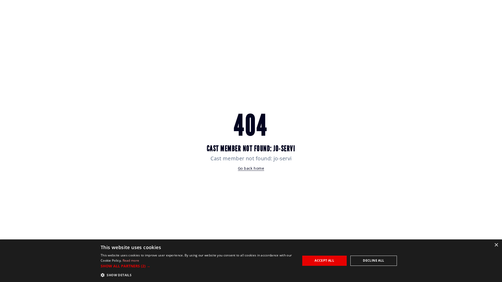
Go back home (251, 168)
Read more (131, 260)
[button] (197, 266)
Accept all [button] (324, 260)
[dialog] (251, 260)
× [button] (496, 245)
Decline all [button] (373, 260)
